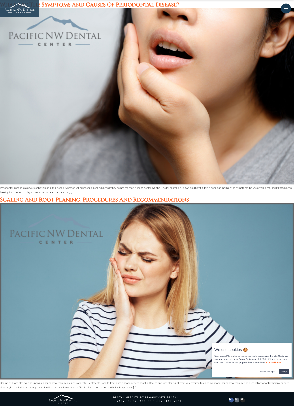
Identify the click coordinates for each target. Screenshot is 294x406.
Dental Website (126, 397)
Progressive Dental (162, 397)
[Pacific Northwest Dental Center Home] (19, 8)
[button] (286, 8)
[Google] (237, 400)
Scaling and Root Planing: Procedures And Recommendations (94, 199)
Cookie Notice (273, 362)
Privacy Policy (124, 401)
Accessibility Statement (161, 401)
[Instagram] (242, 400)
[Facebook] (231, 400)
